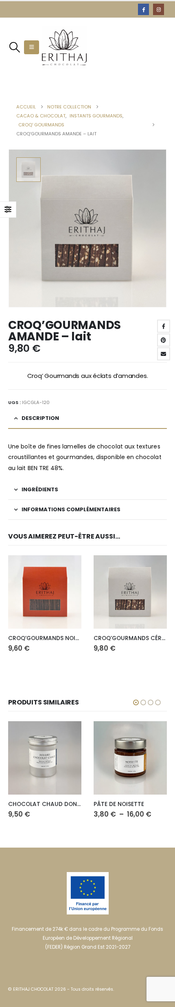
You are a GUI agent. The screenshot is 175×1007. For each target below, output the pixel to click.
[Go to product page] (44, 592)
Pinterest (163, 340)
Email (163, 353)
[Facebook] (143, 9)
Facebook (163, 326)
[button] (14, 47)
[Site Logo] (64, 47)
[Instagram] (158, 9)
